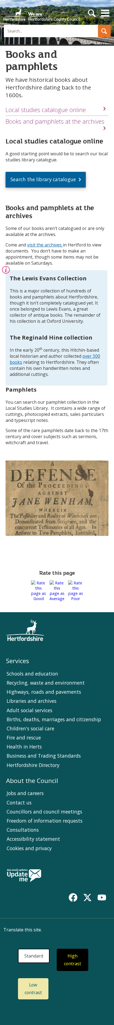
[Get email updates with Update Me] (24, 875)
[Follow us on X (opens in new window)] (87, 897)
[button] (104, 31)
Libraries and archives (31, 701)
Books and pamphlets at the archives (55, 121)
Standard (33, 956)
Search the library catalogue (43, 179)
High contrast (72, 960)
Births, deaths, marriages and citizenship (54, 719)
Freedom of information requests (44, 820)
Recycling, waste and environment (46, 682)
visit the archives (45, 245)
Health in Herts (24, 746)
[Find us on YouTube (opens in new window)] (102, 897)
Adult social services (29, 710)
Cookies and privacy (29, 848)
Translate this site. (22, 930)
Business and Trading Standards (44, 755)
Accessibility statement (33, 839)
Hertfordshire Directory (33, 765)
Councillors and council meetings (44, 811)
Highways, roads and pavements (44, 691)
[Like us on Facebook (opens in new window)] (73, 897)
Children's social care (30, 728)
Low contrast (33, 989)
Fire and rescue (24, 737)
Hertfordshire (41, 12)
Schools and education (32, 673)
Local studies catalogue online (46, 110)
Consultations (23, 829)
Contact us (19, 802)
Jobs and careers (25, 793)
